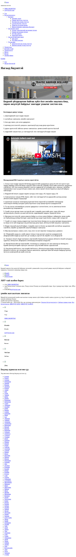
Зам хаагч (15, 38)
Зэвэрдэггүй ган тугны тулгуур (22, 44)
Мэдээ (6, 52)
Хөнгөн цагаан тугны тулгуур (21, 45)
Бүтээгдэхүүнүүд (9, 15)
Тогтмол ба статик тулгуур (20, 22)
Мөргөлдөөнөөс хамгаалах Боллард (23, 27)
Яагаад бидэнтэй (9, 63)
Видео (6, 54)
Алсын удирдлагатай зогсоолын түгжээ (24, 30)
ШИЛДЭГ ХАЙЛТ (27, 304)
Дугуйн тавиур (16, 33)
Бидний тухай (8, 49)
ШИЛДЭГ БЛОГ (15, 304)
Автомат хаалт (16, 18)
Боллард (10, 17)
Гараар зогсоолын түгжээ (20, 32)
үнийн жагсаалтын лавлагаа (10, 300)
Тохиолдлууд (8, 50)
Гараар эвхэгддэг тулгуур (20, 20)
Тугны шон (11, 42)
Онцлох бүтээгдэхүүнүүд (49, 302)
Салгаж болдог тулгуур (19, 23)
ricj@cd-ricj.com (9, 10)
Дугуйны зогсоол (17, 40)
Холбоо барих (8, 55)
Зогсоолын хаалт (13, 28)
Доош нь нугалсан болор (20, 25)
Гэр (5, 13)
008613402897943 (10, 8)
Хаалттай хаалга (17, 35)
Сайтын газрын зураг (64, 302)
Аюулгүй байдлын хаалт (16, 37)
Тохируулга (8, 47)
